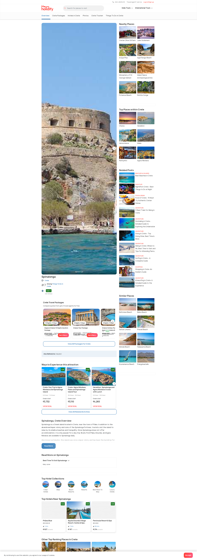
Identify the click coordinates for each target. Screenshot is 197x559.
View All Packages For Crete (79, 344)
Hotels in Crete (74, 15)
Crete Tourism (97, 15)
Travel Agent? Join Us (134, 2)
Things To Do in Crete (114, 15)
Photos (86, 15)
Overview (45, 15)
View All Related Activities (79, 412)
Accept (188, 555)
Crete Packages (58, 15)
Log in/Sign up (148, 2)
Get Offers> (63, 335)
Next (114, 149)
